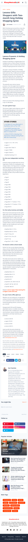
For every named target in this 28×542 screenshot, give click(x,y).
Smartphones (7, 500)
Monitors (16, 508)
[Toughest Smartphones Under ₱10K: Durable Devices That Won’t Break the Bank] (6, 469)
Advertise (24, 536)
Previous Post (5, 414)
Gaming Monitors (8, 508)
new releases (13, 502)
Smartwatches (7, 511)
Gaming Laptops (15, 505)
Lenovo (12, 354)
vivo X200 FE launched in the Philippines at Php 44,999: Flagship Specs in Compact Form (13, 130)
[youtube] (7, 530)
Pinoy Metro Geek (10, 539)
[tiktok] (20, 530)
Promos (21, 354)
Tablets (8, 356)
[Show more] (22, 360)
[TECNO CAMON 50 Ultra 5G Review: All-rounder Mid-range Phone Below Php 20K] (6, 478)
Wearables (6, 505)
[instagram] (17, 530)
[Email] (19, 360)
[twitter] (14, 530)
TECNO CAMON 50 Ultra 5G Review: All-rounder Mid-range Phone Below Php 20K (18, 478)
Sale (4, 356)
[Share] (24, 24)
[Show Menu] (2, 2)
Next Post (24, 414)
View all (24, 402)
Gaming (20, 500)
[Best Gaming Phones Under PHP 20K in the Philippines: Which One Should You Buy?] (6, 460)
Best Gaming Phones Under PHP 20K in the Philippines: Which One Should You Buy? (18, 460)
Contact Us (17, 536)
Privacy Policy (11, 536)
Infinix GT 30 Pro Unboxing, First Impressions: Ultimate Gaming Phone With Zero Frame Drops (13, 135)
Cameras (15, 511)
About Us (4, 536)
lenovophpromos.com (11, 337)
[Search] (25, 2)
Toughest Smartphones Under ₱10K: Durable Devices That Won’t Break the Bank (17, 469)
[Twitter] (16, 360)
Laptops (8, 9)
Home (4, 9)
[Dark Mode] (23, 2)
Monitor (17, 354)
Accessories (21, 502)
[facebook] (11, 530)
